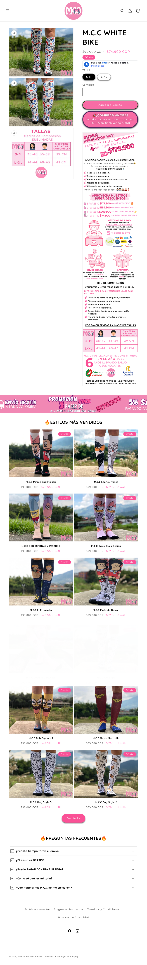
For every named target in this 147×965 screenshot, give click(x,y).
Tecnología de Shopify (66, 956)
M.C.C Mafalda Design (106, 610)
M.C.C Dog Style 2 (106, 802)
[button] (7, 11)
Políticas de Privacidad (73, 917)
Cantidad (88, 84)
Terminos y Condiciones (103, 909)
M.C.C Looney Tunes (106, 481)
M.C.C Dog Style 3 (41, 802)
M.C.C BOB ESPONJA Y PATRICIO (41, 545)
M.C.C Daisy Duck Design (106, 545)
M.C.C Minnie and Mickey (41, 481)
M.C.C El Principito (41, 610)
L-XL (104, 76)
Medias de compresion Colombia (36, 956)
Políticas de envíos (37, 909)
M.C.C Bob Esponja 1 (41, 738)
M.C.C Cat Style (106, 677)
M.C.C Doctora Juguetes (40, 677)
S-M (89, 76)
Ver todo (73, 818)
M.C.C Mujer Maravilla (106, 738)
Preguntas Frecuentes (69, 909)
